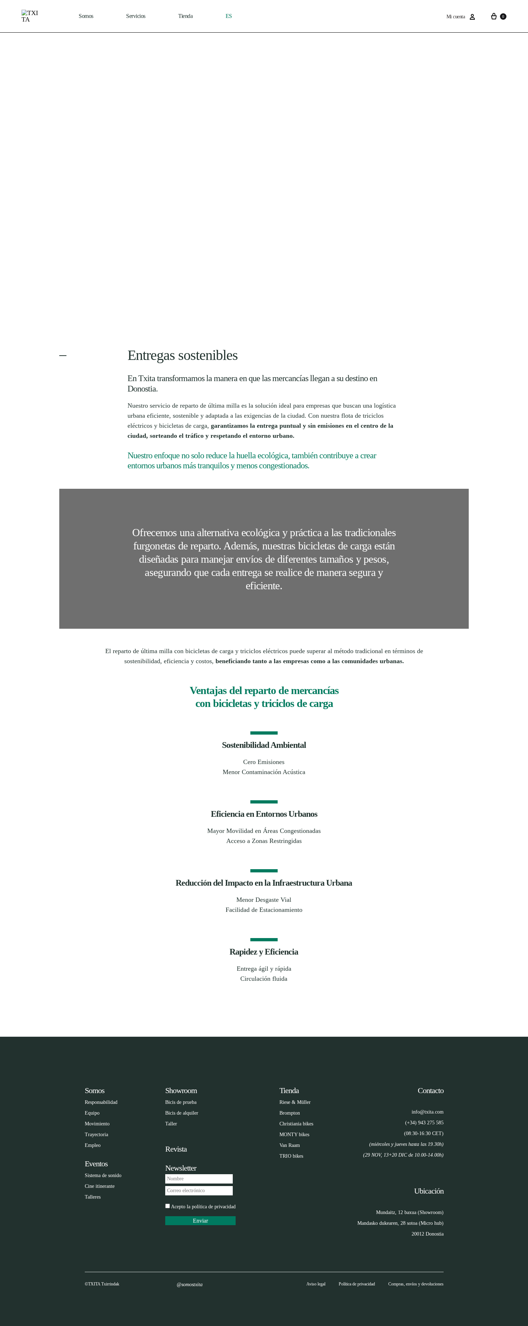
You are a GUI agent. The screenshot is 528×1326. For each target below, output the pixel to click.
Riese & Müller (295, 1102)
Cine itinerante (100, 1186)
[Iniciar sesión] (472, 17)
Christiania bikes (296, 1123)
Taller (171, 1123)
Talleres (93, 1197)
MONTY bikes (294, 1134)
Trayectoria (96, 1134)
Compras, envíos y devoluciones (416, 1284)
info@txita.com (428, 1112)
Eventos (96, 1163)
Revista (176, 1148)
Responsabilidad (101, 1102)
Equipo (92, 1113)
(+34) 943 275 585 (424, 1122)
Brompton (289, 1113)
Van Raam (289, 1145)
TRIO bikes (291, 1156)
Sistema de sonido (103, 1175)
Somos (86, 16)
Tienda (289, 1090)
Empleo (93, 1145)
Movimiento (97, 1123)
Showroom (181, 1090)
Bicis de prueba (180, 1102)
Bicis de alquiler (181, 1113)
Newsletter (180, 1167)
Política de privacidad (357, 1284)
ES (229, 16)
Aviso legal (315, 1284)
